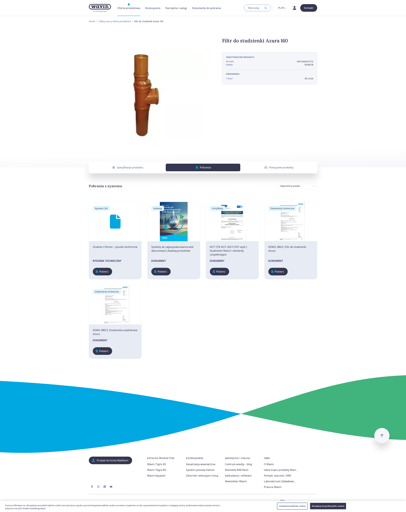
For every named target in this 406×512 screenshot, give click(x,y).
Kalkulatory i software (238, 475)
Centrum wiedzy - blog (238, 464)
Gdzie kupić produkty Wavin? (281, 470)
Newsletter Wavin (236, 481)
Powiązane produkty (281, 167)
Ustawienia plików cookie (292, 506)
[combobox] (257, 8)
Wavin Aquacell (156, 475)
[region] (203, 506)
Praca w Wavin (272, 487)
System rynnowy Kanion (200, 470)
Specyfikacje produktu (130, 167)
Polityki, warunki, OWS (277, 475)
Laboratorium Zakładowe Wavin (281, 481)
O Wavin (269, 464)
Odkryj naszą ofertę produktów (114, 21)
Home (92, 21)
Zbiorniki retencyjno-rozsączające (203, 475)
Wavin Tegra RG (156, 470)
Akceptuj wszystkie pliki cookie (328, 506)
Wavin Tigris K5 (156, 464)
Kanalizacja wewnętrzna (200, 464)
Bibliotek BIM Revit (236, 470)
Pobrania (205, 167)
